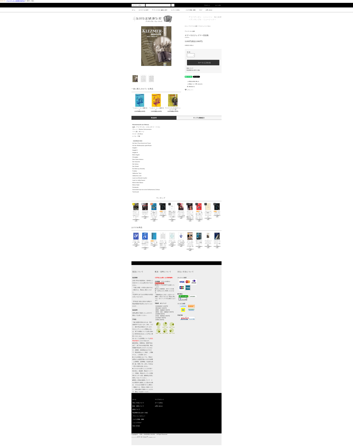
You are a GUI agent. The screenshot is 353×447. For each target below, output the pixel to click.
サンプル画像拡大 (199, 118)
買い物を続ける (191, 86)
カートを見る (159, 402)
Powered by (134, 437)
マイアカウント (159, 399)
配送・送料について (138, 406)
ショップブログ (136, 422)
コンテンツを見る (175, 10)
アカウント (207, 5)
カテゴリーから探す (144, 10)
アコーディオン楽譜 (193, 26)
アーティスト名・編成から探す (159, 10)
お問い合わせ (209, 10)
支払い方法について (138, 402)
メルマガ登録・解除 (191, 10)
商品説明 (154, 118)
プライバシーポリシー (138, 416)
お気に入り (190, 90)
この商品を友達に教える (193, 81)
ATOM (138, 426)
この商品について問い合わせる (194, 84)
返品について (190, 68)
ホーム (133, 10)
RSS (133, 426)
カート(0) (218, 5)
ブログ (200, 10)
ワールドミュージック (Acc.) (204, 26)
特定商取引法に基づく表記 (193, 70)
